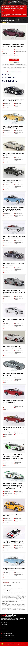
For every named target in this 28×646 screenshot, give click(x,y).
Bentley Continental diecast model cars (12, 8)
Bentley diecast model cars (17, 6)
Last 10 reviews (7, 585)
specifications (16, 582)
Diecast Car (6, 6)
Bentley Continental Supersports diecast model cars (14, 10)
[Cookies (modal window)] (2, 643)
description (6, 582)
